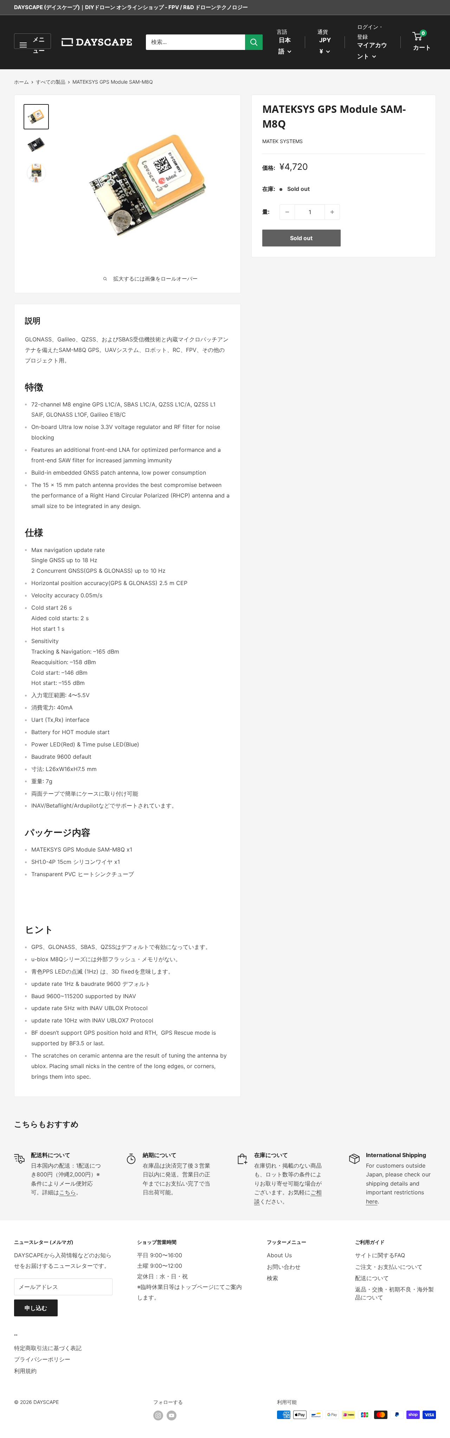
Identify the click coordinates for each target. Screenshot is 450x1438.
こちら (67, 1192)
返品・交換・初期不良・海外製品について (394, 1293)
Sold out (301, 238)
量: (266, 211)
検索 (272, 1278)
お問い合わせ (284, 1266)
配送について (372, 1278)
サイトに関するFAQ (380, 1255)
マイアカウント (372, 50)
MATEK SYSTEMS (282, 141)
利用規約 (25, 1370)
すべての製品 (50, 82)
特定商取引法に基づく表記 (48, 1348)
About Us (279, 1255)
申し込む (36, 1307)
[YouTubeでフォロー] (171, 1415)
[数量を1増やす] (332, 212)
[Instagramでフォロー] (158, 1415)
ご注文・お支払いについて (389, 1266)
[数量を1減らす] (287, 212)
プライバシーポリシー (42, 1359)
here (372, 1201)
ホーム (21, 82)
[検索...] (254, 42)
